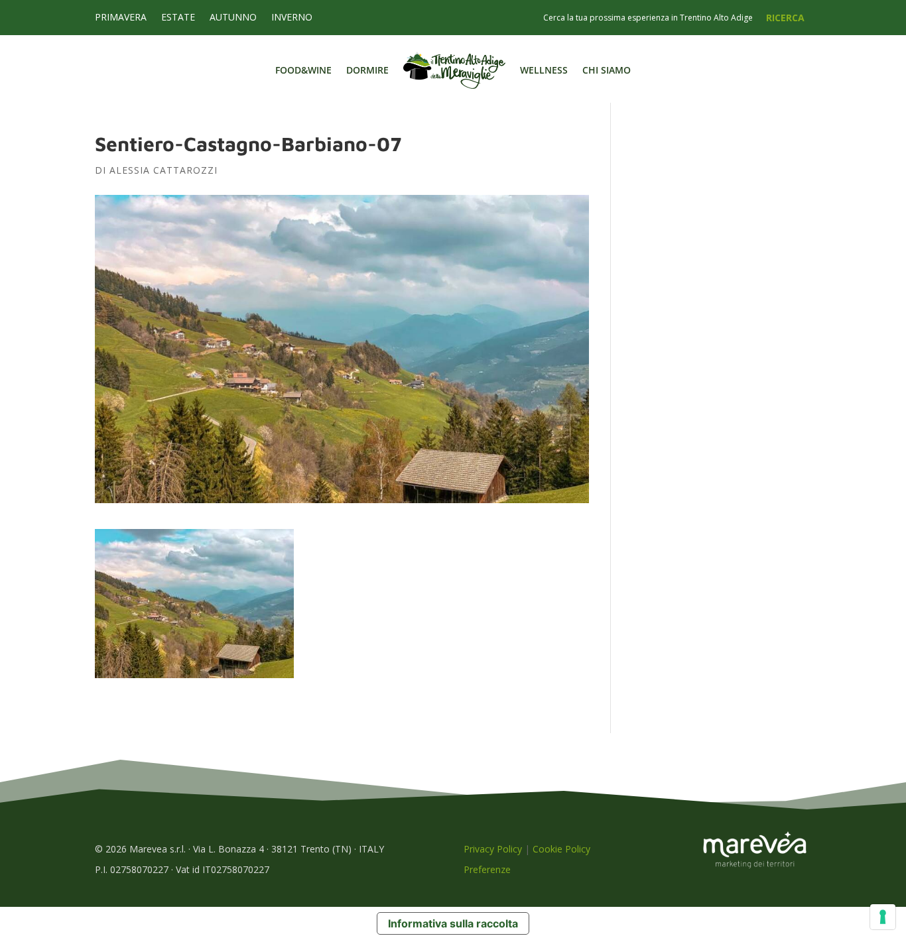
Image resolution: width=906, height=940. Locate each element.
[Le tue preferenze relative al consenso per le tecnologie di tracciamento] (882, 916)
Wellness (544, 70)
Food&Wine (303, 70)
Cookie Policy (561, 849)
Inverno (291, 18)
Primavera (121, 18)
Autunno (233, 18)
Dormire (367, 70)
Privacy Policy (493, 849)
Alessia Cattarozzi (163, 170)
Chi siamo (606, 70)
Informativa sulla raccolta (453, 923)
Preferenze (487, 869)
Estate (178, 18)
